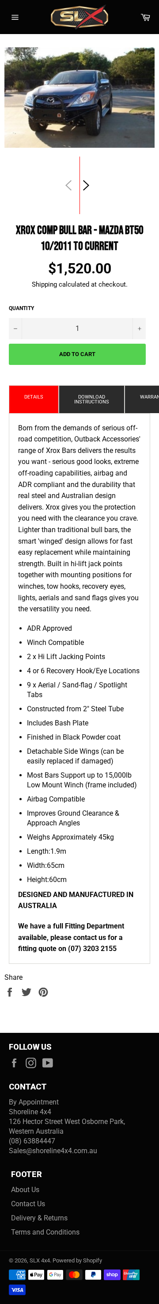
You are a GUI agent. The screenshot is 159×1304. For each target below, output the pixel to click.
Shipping (44, 284)
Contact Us (28, 1204)
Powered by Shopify (77, 1260)
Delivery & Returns (39, 1218)
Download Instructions (91, 399)
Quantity (21, 308)
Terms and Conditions (45, 1232)
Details (33, 397)
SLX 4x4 (40, 1260)
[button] (86, 185)
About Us (25, 1189)
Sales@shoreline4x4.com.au (53, 1151)
